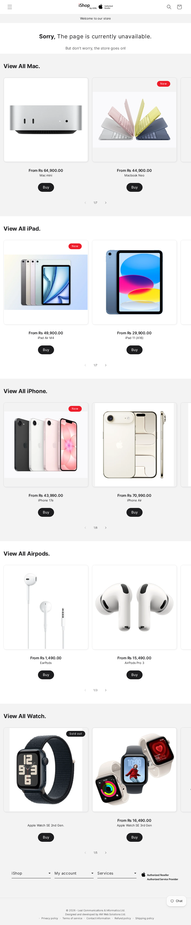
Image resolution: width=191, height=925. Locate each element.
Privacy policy (49, 918)
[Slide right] (106, 203)
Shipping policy (144, 918)
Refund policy (123, 918)
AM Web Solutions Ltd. (112, 914)
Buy (46, 187)
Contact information (98, 918)
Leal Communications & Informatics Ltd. (101, 910)
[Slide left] (85, 203)
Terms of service (72, 918)
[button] (10, 7)
